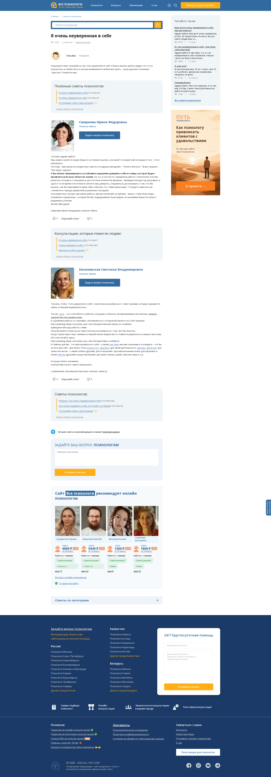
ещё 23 (84, 571)
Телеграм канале (111, 432)
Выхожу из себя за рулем (72, 250)
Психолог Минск (87, 126)
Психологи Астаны (120, 638)
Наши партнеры (185, 734)
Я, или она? (181, 66)
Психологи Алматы (120, 634)
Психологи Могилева (121, 681)
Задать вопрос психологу (99, 135)
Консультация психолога (200, 5)
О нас (179, 742)
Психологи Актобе (120, 651)
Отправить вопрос (188, 686)
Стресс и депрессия (62, 567)
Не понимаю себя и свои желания (76, 102)
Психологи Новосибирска (65, 660)
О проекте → (196, 186)
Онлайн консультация (106, 707)
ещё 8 (110, 571)
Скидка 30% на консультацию (67, 738)
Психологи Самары (61, 686)
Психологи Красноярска (64, 677)
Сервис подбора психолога (70, 707)
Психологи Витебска (121, 677)
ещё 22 (137, 571)
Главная (55, 16)
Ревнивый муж (183, 82)
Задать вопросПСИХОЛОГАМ (268, 507)
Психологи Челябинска (63, 681)
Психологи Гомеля (120, 673)
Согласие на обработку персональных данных (138, 738)
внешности (92, 347)
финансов (152, 347)
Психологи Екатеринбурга (65, 664)
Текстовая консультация (197, 707)
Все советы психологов (188, 100)
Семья (113, 566)
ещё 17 (58, 571)
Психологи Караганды (122, 647)
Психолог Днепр (87, 273)
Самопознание (83, 42)
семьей (61, 354)
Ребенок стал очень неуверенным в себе (80, 400)
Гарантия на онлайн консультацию (70, 730)
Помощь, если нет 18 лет (65, 742)
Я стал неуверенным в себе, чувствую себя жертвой (195, 48)
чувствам (113, 344)
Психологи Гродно (120, 686)
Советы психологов (72, 16)
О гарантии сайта (68, 583)
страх (61, 313)
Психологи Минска (120, 669)
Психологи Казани (61, 673)
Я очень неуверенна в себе (73, 97)
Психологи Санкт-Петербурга (67, 656)
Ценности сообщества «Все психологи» (72, 747)
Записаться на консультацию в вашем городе (152, 707)
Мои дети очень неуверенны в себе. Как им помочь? (194, 29)
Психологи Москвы (61, 651)
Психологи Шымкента (122, 642)
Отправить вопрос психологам (193, 738)
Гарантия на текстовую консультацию (72, 734)
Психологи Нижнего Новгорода (68, 669)
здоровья (104, 347)
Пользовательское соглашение (130, 730)
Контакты (181, 730)
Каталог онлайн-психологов (70, 577)
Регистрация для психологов (198, 752)
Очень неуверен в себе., (71, 245)
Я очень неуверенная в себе (73, 92)
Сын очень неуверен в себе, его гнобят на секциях (85, 405)
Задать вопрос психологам (69, 109)
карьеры (141, 347)
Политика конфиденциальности (131, 734)
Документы (121, 725)
